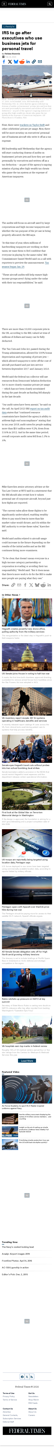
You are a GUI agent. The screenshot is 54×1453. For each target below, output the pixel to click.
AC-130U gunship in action (15, 1267)
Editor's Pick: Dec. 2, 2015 (15, 1274)
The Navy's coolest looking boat (18, 1246)
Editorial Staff (8, 1421)
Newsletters (33, 1396)
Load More (27, 1060)
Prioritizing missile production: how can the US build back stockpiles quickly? (34, 1141)
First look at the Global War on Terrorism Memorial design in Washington (22, 814)
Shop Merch (33, 1399)
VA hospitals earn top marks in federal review (24, 1046)
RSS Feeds (33, 1403)
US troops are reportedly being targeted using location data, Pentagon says (25, 861)
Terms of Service (10, 1399)
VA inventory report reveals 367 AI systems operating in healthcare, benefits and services (24, 719)
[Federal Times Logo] (17, 4)
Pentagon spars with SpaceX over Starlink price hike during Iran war (25, 908)
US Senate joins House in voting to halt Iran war (26, 673)
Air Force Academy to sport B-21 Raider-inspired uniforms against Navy (23, 1107)
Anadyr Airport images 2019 (16, 1253)
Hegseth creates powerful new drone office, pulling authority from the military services (23, 630)
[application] (27, 1089)
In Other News (10, 594)
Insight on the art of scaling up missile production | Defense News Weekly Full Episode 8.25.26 (34, 1129)
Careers (31, 1415)
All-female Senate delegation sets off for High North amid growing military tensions (24, 953)
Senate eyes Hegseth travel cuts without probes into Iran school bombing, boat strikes (25, 766)
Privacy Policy (9, 1396)
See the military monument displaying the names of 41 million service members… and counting (35, 1116)
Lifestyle (9, 26)
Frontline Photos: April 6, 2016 (17, 1260)
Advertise (7, 1411)
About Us (32, 1411)
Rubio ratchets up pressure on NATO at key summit (23, 1000)
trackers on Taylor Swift (32, 125)
